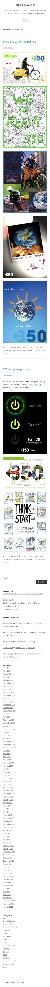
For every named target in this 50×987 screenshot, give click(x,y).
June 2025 (6, 668)
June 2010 (6, 888)
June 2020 (6, 735)
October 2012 (8, 827)
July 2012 (6, 833)
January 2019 (8, 766)
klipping (6, 948)
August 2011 (7, 864)
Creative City (8, 924)
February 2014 (8, 796)
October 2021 (8, 708)
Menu (25, 20)
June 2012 (6, 836)
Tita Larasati (25, 5)
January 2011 (8, 879)
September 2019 (9, 747)
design (24, 347)
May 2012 (6, 839)
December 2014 (9, 793)
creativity (6, 930)
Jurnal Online (8, 648)
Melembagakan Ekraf (11, 606)
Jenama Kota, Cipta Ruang (25, 641)
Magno (5, 951)
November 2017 (9, 772)
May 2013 (6, 812)
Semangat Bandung (10, 609)
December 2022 (9, 695)
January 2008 (8, 907)
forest (5, 939)
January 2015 (8, 790)
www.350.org (35, 384)
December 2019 (9, 741)
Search (5, 578)
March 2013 (7, 815)
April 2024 (7, 677)
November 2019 (9, 744)
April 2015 (7, 781)
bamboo (6, 918)
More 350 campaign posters (19, 41)
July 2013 (6, 806)
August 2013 (7, 803)
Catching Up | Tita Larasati (13, 654)
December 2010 (9, 882)
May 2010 (6, 891)
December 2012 (9, 824)
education (7, 936)
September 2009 (9, 901)
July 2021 (6, 714)
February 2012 (8, 845)
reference (6, 958)
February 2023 (8, 692)
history (5, 942)
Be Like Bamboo (9, 600)
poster (22, 350)
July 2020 (6, 732)
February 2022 (8, 701)
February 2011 (8, 876)
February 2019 (8, 763)
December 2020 (9, 723)
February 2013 (8, 818)
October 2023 (8, 686)
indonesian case (9, 945)
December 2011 (9, 852)
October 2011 (8, 858)
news (5, 955)
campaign (16, 350)
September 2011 (9, 861)
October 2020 (8, 726)
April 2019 (7, 757)
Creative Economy (10, 927)
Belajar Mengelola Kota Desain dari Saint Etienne (21, 603)
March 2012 (7, 842)
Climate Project (9, 921)
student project (33, 347)
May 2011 (6, 867)
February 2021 (8, 720)
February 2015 (8, 787)
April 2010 (7, 895)
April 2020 (7, 738)
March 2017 (7, 778)
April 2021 (7, 717)
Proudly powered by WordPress (14, 982)
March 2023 (7, 689)
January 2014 (8, 799)
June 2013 (6, 809)
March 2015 (7, 784)
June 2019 (6, 750)
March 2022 (7, 698)
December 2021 (9, 704)
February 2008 (8, 904)
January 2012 (8, 849)
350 (10, 350)
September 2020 (9, 729)
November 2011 (9, 855)
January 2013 (8, 821)
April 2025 (7, 671)
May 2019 (6, 754)
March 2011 (7, 873)
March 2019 (7, 760)
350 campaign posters (16, 369)
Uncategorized (8, 964)
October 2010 (8, 885)
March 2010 (7, 898)
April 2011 (7, 870)
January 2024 (8, 680)
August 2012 (7, 830)
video (5, 967)
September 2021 (9, 711)
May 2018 (6, 769)
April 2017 (7, 775)
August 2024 (7, 674)
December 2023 (9, 683)
